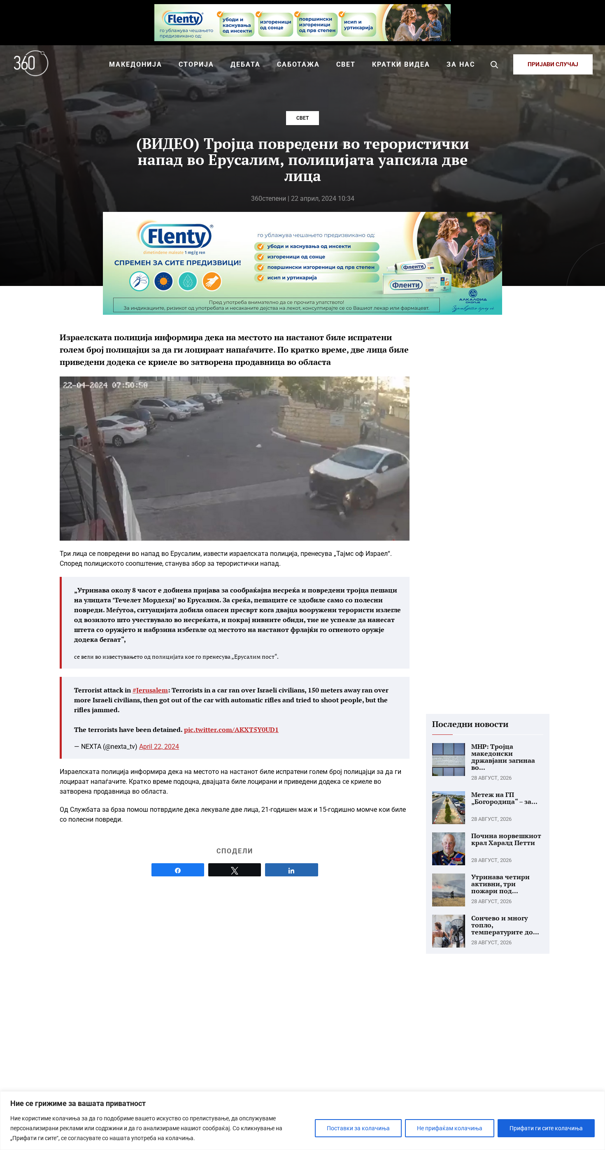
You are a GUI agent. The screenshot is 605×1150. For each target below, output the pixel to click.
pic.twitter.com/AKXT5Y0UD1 (231, 729)
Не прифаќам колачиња (449, 1128)
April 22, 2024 (159, 746)
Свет (302, 118)
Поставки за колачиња (358, 1128)
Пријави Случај (553, 64)
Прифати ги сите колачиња (546, 1128)
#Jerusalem (150, 690)
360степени (268, 198)
